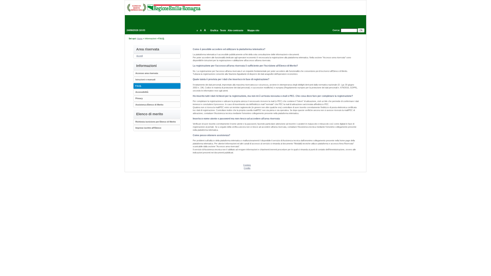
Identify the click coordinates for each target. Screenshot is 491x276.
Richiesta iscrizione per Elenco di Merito (155, 122)
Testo (223, 30)
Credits (247, 168)
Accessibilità (141, 92)
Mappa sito (253, 30)
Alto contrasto (235, 30)
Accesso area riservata (146, 73)
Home (140, 38)
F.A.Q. (138, 86)
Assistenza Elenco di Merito (149, 105)
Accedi (139, 56)
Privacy (139, 98)
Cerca (336, 30)
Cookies (247, 165)
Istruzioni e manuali (145, 79)
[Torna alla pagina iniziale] (163, 7)
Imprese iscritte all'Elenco (148, 128)
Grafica (214, 30)
